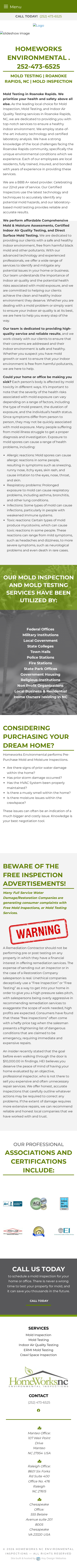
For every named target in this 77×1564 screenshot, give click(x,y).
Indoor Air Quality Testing (38, 1345)
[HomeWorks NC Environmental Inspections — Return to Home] (38, 25)
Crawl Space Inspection (38, 1355)
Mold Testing (38, 1340)
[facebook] (38, 1410)
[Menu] (6, 6)
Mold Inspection (38, 1335)
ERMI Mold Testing (38, 1350)
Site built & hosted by (38, 1558)
